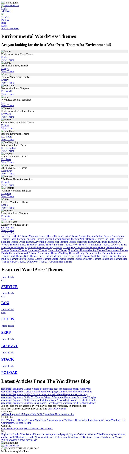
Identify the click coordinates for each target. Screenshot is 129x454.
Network (48, 428)
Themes (5, 17)
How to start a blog (64, 414)
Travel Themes (45, 256)
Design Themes (103, 236)
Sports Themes (58, 258)
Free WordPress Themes (13, 420)
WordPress (85, 388)
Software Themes (18, 250)
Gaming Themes (96, 250)
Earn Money (89, 403)
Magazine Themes (44, 244)
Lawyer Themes (119, 244)
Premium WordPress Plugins (39, 420)
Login (4, 8)
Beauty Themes (85, 253)
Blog (3, 22)
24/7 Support (25, 414)
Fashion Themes (101, 253)
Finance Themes (26, 244)
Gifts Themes (30, 256)
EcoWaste (6, 114)
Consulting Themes (106, 241)
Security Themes (53, 247)
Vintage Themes (18, 261)
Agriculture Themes (35, 247)
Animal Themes (87, 236)
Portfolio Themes (99, 256)
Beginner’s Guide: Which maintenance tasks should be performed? (49, 437)
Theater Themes (70, 236)
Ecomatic (6, 216)
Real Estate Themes (80, 256)
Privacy (13, 428)
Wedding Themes (68, 253)
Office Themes (26, 241)
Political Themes (9, 258)
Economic (6, 193)
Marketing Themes (86, 241)
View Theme (7, 60)
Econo (4, 204)
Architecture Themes (48, 253)
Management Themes (65, 241)
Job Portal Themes (114, 239)
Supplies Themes (9, 241)
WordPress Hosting (21, 422)
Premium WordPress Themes (68, 420)
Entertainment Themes (116, 250)
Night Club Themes (78, 250)
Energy (4, 68)
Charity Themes (43, 258)
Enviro (4, 57)
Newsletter (50, 414)
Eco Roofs (6, 136)
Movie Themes (54, 236)
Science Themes (53, 239)
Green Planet (7, 227)
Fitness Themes (74, 258)
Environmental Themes (12, 247)
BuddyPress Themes (37, 261)
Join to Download (10, 28)
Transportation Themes (98, 244)
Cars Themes (91, 247)
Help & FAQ (38, 414)
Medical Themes (61, 256)
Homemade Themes (27, 253)
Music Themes (21, 236)
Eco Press (6, 159)
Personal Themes (117, 256)
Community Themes (111, 258)
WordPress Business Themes (97, 420)
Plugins (5, 20)
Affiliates (5, 11)
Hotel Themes (80, 244)
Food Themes (16, 256)
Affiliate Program (10, 414)
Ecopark (5, 182)
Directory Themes (92, 258)
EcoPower (6, 170)
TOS (27, 428)
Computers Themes (37, 250)
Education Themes (34, 239)
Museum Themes (37, 236)
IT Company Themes (73, 247)
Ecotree (5, 125)
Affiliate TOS (37, 428)
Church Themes (26, 258)
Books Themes (17, 239)
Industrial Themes (63, 244)
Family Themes (9, 253)
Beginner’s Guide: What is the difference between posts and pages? (34, 434)
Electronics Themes (57, 250)
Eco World (6, 91)
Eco (3, 102)
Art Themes (7, 236)
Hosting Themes (106, 247)
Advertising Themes (44, 241)
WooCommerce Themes (60, 261)
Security (83, 394)
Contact (5, 428)
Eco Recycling (8, 148)
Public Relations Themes (91, 239)
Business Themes (70, 239)
